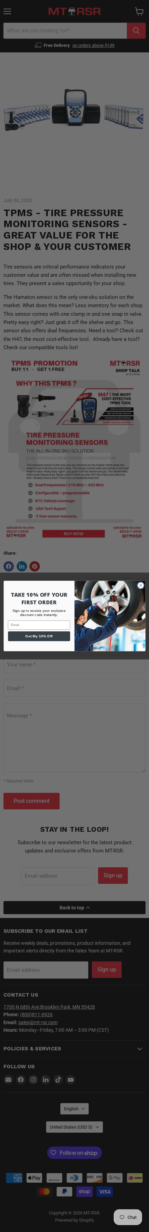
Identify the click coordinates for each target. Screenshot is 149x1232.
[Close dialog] (141, 585)
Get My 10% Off (39, 636)
